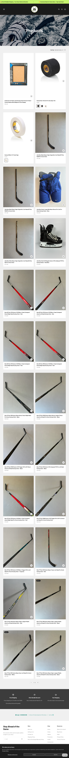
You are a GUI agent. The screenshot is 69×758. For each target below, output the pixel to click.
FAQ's (58, 734)
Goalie (49, 739)
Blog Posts (59, 732)
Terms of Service (61, 739)
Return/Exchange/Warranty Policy (36, 739)
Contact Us (30, 734)
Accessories (50, 742)
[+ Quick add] (31, 96)
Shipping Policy (31, 737)
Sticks (49, 732)
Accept (34, 754)
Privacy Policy (60, 737)
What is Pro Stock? (61, 729)
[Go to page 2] (37, 682)
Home (49, 729)
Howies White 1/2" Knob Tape (12, 155)
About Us (30, 729)
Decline (55, 754)
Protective (50, 737)
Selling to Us (31, 732)
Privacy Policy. (5, 751)
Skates (49, 734)
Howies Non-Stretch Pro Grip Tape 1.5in (46, 100)
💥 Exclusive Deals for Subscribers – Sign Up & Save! (25, 1)
